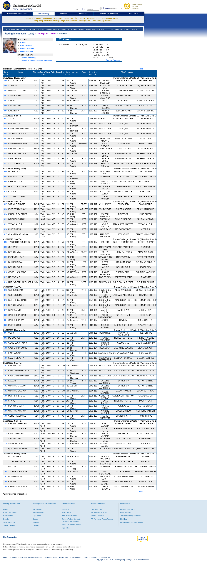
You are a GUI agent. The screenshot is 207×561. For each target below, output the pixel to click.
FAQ (121, 8)
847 (5, 164)
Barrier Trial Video (97, 516)
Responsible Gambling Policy (70, 557)
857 (5, 118)
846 (5, 171)
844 (5, 181)
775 (5, 444)
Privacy (85, 557)
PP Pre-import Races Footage (102, 519)
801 (5, 343)
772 (5, 461)
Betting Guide (84, 21)
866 (5, 81)
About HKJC (134, 14)
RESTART (108, 21)
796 (5, 358)
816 (5, 282)
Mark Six (135, 8)
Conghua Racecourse (68, 21)
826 (5, 242)
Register (114, 8)
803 (5, 338)
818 (5, 272)
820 (5, 267)
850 (5, 143)
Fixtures (133, 29)
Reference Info (63, 29)
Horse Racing (137, 4)
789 (5, 401)
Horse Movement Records (71, 525)
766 (5, 481)
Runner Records (27, 48)
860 (5, 106)
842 (5, 186)
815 (5, 290)
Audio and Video (93, 18)
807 (5, 320)
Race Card (15, 29)
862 (5, 96)
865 (5, 86)
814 (5, 295)
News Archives (38, 512)
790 (5, 396)
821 (5, 262)
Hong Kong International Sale (46, 21)
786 (5, 411)
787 (5, 406)
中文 (83, 9)
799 (5, 348)
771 (5, 466)
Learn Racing (97, 21)
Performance (26, 45)
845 (5, 176)
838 (5, 196)
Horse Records (26, 51)
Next (141, 69)
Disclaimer (94, 557)
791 (5, 391)
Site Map (47, 557)
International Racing (110, 18)
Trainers (36, 525)
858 (5, 111)
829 (5, 224)
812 (5, 300)
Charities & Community (108, 14)
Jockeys (36, 522)
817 (5, 277)
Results (81, 29)
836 (5, 209)
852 (5, 138)
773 (5, 456)
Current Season (113, 60)
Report (88, 29)
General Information (127, 509)
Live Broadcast (96, 509)
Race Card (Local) (10, 512)
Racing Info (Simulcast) (52, 18)
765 (5, 486)
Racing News (69, 18)
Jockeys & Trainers (99, 29)
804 (5, 333)
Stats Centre (66, 512)
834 (5, 214)
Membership (83, 14)
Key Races (80, 18)
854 (5, 123)
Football (135, 6)
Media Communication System (131, 522)
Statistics (73, 29)
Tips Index (66, 528)
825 (5, 247)
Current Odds (25, 29)
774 (5, 449)
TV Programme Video (99, 512)
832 (5, 219)
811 (5, 310)
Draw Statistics (125, 512)
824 (5, 252)
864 (5, 91)
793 (5, 366)
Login (107, 8)
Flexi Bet (123, 519)
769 (5, 471)
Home (76, 9)
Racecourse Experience (17, 14)
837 (5, 204)
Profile (23, 42)
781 (5, 429)
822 (5, 257)
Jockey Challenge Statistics (130, 516)
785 (5, 416)
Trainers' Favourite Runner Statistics (36, 61)
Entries (7, 29)
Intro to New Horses (69, 516)
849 (5, 148)
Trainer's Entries (38, 29)
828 (5, 229)
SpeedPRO (66, 509)
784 (5, 423)
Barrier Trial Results (121, 29)
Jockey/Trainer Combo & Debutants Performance (71, 520)
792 (5, 381)
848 (5, 153)
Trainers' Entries (9, 525)
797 (5, 353)
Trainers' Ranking (27, 58)
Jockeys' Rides (51, 29)
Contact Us (13, 557)
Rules (55, 557)
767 (5, 476)
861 (5, 101)
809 (5, 315)
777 (5, 439)
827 (5, 234)
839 (5, 191)
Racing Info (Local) (33, 18)
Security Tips (105, 557)
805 (5, 325)
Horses (110, 29)
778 (5, 434)
